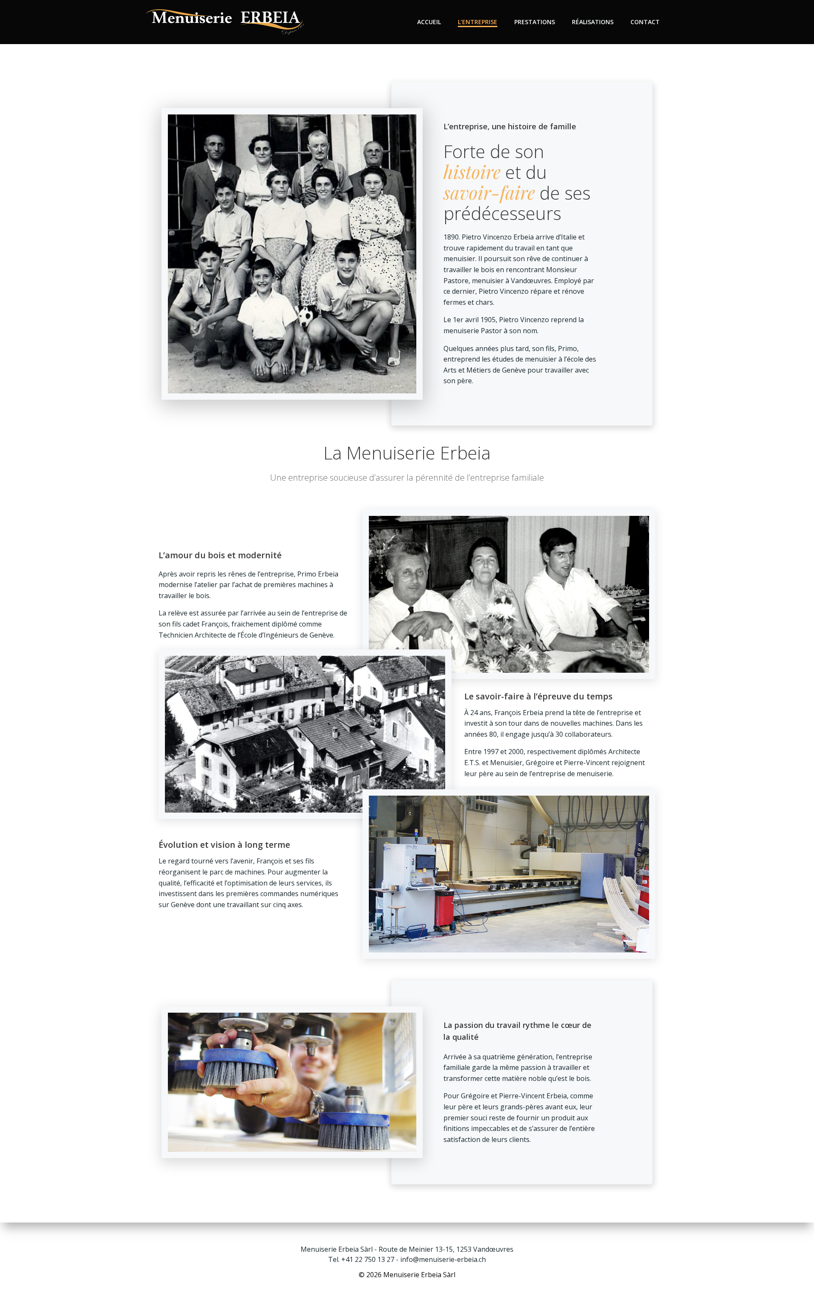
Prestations (534, 22)
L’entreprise (477, 22)
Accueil (429, 22)
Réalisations (592, 22)
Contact (645, 22)
